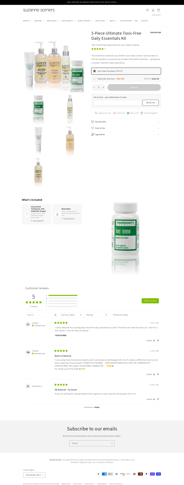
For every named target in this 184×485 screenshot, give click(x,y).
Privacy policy (77, 484)
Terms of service (89, 484)
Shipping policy (102, 484)
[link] (98, 49)
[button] (27, 20)
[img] (38, 325)
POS (40, 484)
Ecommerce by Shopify (52, 484)
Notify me (150, 102)
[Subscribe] (111, 443)
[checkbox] (122, 314)
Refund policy (66, 484)
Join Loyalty (156, 15)
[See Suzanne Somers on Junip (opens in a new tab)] (97, 407)
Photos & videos (120, 315)
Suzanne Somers (33, 484)
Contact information (116, 484)
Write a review (150, 301)
